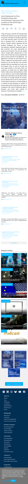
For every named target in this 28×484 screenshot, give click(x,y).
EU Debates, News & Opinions (11, 3)
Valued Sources (7, 407)
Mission (5, 398)
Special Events (7, 444)
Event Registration (8, 438)
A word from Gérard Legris (10, 421)
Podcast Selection (8, 432)
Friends (5, 409)
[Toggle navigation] (25, 2)
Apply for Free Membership (14, 384)
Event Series (7, 442)
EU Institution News (11, 11)
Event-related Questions (9, 459)
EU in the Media (7, 428)
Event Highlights (7, 446)
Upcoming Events (8, 440)
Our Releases (7, 403)
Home (3, 11)
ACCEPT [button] (13, 480)
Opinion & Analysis (8, 430)
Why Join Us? (7, 415)
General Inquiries (8, 457)
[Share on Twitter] (3, 28)
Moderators (6, 449)
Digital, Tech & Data (7, 13)
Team (5, 400)
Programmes (7, 402)
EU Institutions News (9, 426)
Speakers (6, 447)
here (23, 91)
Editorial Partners (8, 405)
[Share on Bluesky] (11, 28)
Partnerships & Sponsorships (10, 461)
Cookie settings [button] (5, 480)
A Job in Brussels (8, 467)
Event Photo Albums (8, 451)
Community (6, 417)
